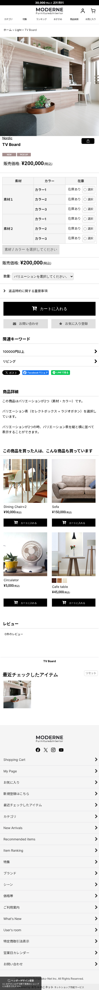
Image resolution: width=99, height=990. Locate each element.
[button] (74, 19)
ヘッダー (20, 983)
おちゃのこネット (42, 987)
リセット (90, 673)
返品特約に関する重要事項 (28, 291)
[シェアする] (88, 141)
